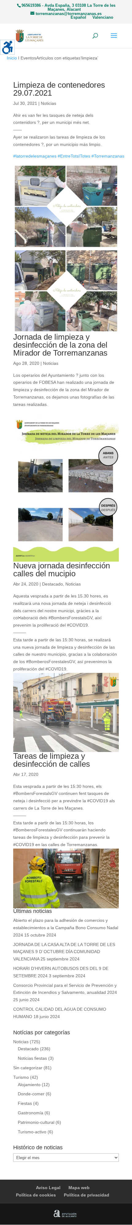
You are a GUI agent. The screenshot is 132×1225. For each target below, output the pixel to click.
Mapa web (79, 1187)
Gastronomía (30, 1112)
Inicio (12, 57)
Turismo (21, 1077)
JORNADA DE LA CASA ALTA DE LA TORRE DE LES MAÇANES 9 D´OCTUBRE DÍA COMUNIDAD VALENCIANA (64, 952)
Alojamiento (29, 1084)
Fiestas (25, 1103)
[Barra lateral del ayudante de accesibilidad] (7, 47)
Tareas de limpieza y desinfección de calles (51, 760)
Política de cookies (36, 1195)
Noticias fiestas (32, 1058)
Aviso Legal (48, 1187)
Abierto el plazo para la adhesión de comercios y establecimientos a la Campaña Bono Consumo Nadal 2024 (65, 927)
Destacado (52, 584)
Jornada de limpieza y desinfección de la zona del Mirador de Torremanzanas (60, 344)
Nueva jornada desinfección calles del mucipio (61, 569)
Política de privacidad (86, 1195)
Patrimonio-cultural (36, 1122)
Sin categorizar (27, 1067)
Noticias (48, 103)
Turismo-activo (32, 1131)
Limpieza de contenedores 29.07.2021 (59, 88)
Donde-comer (31, 1093)
